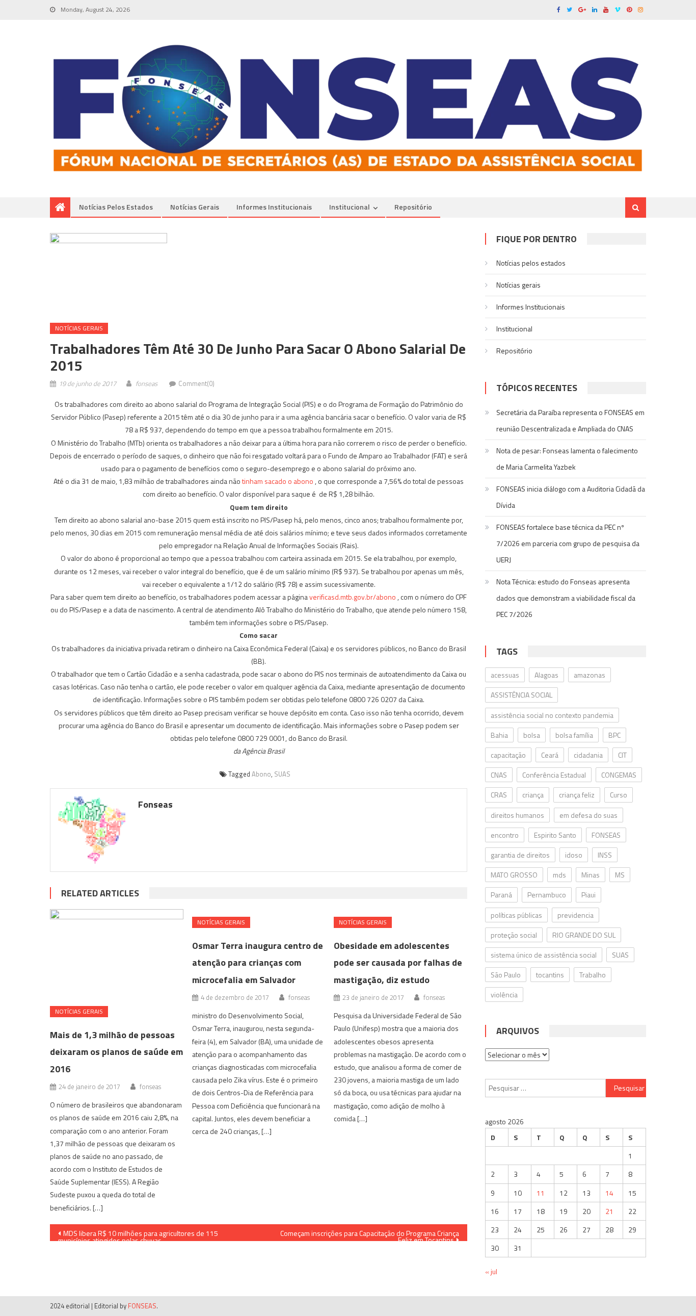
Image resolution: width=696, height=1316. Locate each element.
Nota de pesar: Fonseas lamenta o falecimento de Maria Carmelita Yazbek (567, 458)
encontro (505, 835)
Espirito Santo (555, 835)
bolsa (531, 735)
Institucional (349, 206)
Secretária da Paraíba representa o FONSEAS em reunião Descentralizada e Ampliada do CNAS (570, 420)
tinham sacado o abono (277, 481)
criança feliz (577, 794)
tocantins (550, 974)
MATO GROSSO (514, 874)
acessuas (505, 674)
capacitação (508, 755)
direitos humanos (517, 815)
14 (609, 1193)
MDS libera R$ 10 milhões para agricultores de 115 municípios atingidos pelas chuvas (138, 1234)
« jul (491, 1271)
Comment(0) (196, 383)
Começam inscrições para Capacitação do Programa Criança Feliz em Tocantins (369, 1234)
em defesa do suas (588, 815)
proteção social (514, 935)
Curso (618, 794)
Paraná (501, 894)
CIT (622, 755)
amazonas (589, 674)
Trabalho (592, 974)
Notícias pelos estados (116, 206)
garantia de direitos (520, 854)
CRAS (499, 794)
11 (541, 1193)
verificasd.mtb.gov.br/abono (353, 596)
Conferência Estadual (554, 774)
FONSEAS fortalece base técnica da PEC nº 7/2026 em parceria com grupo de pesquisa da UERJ (567, 543)
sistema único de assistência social (544, 954)
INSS (605, 854)
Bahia (499, 735)
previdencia (575, 915)
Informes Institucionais (274, 206)
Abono (261, 774)
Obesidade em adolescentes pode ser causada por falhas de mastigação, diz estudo (398, 963)
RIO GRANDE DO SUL (583, 935)
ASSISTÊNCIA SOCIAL (521, 694)
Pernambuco (546, 894)
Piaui (588, 894)
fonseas (146, 383)
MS (620, 874)
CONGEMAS (618, 774)
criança (533, 794)
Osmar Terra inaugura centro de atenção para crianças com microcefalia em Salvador (257, 963)
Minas (590, 874)
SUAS (282, 774)
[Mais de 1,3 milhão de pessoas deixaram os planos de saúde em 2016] (116, 953)
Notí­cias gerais (194, 206)
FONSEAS (606, 835)
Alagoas (546, 674)
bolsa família (574, 735)
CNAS (499, 774)
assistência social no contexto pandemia (552, 715)
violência (504, 994)
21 (609, 1211)
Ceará (549, 755)
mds (559, 874)
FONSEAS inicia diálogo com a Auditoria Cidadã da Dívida (570, 496)
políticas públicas (516, 915)
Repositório (413, 206)
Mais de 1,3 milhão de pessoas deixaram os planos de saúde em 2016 (116, 1052)
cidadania (588, 755)
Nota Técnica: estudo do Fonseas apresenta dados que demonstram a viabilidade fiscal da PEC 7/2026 (565, 598)
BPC (614, 735)
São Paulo (506, 974)
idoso (573, 854)
